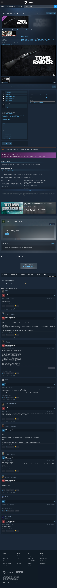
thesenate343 (8, 476)
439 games (7, 497)
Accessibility (30, 558)
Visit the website (6, 123)
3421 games (7, 426)
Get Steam (42, 555)
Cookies (29, 563)
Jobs (18, 558)
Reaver (6, 290)
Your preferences (14, 258)
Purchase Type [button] (14, 274)
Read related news (7, 136)
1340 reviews (13, 477)
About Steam (6, 555)
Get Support (43, 560)
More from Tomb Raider (13, 221)
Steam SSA (5, 558)
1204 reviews (13, 426)
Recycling (19, 563)
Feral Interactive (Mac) (41, 39)
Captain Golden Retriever (10, 403)
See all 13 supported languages (36, 102)
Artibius (7, 313)
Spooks (6, 496)
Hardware (19, 560)
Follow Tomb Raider (12, 230)
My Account (42, 563)
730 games (7, 314)
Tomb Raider (10, 121)
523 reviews (13, 454)
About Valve (19, 555)
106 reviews (13, 497)
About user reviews (5, 258)
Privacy (29, 555)
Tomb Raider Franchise (17, 10)
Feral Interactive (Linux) (43, 40)
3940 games (7, 380)
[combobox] (39, 6)
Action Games (9, 10)
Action (4, 44)
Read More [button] (51, 368)
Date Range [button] (30, 274)
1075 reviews (13, 380)
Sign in (2, 86)
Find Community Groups (8, 138)
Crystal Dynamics (25, 39)
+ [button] (11, 44)
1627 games (7, 477)
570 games (7, 454)
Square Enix (24, 40)
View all (53, 243)
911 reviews (7, 518)
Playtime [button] (38, 274)
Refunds (29, 565)
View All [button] (53, 200)
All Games (3, 10)
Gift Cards (5, 565)
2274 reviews (7, 342)
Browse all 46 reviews (28, 538)
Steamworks (5, 560)
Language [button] (22, 274)
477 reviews (13, 314)
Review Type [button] (4, 274)
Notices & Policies (32, 560)
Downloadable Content (41, 10)
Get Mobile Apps (44, 558)
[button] (3, 6)
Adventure (8, 44)
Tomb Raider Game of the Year (29, 10)
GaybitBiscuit (8, 341)
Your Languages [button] (8, 280)
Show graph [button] (51, 276)
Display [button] (45, 274)
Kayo (6, 453)
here (25, 247)
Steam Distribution (7, 563)
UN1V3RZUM (8, 516)
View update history (7, 134)
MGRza (6, 379)
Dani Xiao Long (8, 425)
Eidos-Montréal (33, 39)
